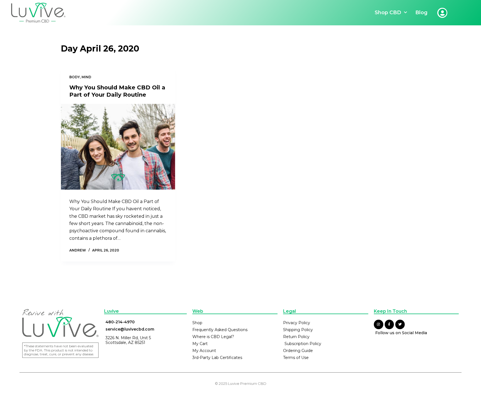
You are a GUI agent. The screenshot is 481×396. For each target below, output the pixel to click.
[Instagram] (378, 324)
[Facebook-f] (389, 324)
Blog (421, 12)
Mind (86, 77)
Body (74, 77)
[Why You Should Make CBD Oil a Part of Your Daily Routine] (118, 147)
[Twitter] (400, 324)
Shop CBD (388, 12)
